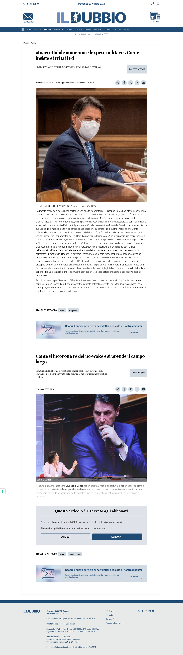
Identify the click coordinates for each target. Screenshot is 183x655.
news (61, 310)
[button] (153, 3)
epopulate (73, 310)
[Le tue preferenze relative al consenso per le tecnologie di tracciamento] (2, 491)
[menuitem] (29, 30)
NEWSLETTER (28, 21)
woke (61, 554)
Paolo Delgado (138, 372)
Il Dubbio (26, 43)
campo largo (74, 554)
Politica (33, 43)
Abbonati (155, 22)
